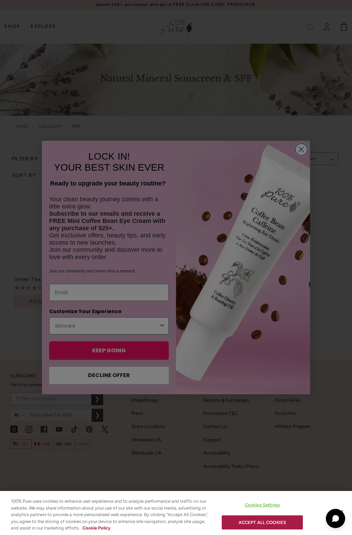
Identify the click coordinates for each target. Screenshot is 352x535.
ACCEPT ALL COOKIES (262, 522)
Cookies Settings (262, 504)
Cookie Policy (96, 528)
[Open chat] (335, 518)
